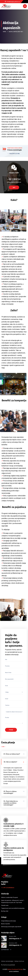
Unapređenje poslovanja (8, 921)
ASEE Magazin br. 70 (15, 945)
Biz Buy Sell (4, 911)
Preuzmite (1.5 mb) (14, 153)
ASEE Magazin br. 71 (15, 938)
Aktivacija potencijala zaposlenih (11, 926)
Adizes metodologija (7, 961)
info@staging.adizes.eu (13, 1)
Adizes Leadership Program (9, 897)
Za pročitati (5, 949)
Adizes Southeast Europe (15, 969)
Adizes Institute (19, 961)
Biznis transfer (5, 924)
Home (4, 31)
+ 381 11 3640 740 (14, 179)
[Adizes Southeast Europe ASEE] (6, 6)
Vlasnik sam (4, 905)
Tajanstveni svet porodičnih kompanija (12, 908)
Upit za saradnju (8, 887)
